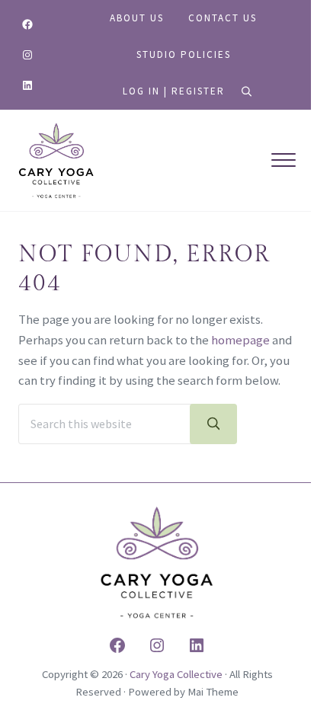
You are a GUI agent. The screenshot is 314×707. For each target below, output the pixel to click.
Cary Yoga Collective (176, 674)
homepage (240, 340)
